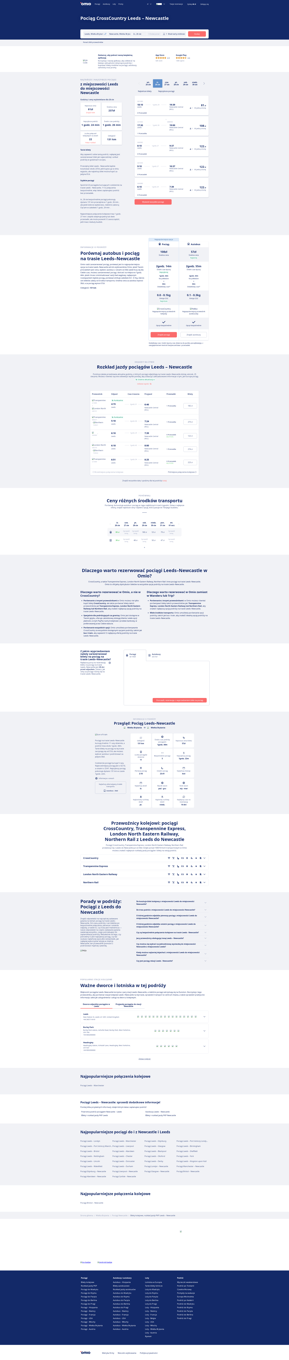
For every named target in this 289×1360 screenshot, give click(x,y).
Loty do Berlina (151, 1300)
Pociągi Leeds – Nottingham (92, 1156)
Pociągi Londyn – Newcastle (156, 1166)
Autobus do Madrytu (122, 1293)
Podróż (180, 1278)
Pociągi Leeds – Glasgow (154, 1146)
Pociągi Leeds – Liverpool (123, 1146)
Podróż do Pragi (184, 1318)
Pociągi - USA (87, 1318)
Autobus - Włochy (120, 1322)
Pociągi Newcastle (119, 1215)
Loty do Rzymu (151, 1293)
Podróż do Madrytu (185, 1304)
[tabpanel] (167, 683)
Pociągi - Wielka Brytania (92, 1325)
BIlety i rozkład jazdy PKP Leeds (94, 1115)
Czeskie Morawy (184, 1289)
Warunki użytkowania (127, 1353)
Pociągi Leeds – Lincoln (90, 1161)
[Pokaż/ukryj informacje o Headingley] (204, 1046)
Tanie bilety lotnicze (153, 1286)
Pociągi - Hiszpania (89, 1307)
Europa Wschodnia (185, 1296)
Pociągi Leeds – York (185, 1156)
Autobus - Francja (120, 1314)
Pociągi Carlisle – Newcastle (124, 1176)
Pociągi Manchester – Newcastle (190, 1166)
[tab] (145, 91)
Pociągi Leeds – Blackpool (155, 1151)
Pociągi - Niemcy (88, 1311)
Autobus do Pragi (120, 1307)
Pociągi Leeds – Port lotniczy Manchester (97, 1146)
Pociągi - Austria (88, 1329)
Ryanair (148, 1336)
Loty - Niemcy (151, 1311)
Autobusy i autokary (122, 1278)
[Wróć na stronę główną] (87, 4)
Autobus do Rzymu (121, 1296)
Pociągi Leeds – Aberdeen (123, 1151)
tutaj (165, 481)
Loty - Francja (151, 1314)
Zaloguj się (204, 4)
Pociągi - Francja (88, 1314)
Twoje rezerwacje (176, 4)
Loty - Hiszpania (152, 1307)
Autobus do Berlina (121, 1304)
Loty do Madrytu (152, 1289)
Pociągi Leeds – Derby (153, 1161)
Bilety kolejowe (87, 1282)
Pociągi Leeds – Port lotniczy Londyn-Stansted (196, 1141)
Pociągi (97, 4)
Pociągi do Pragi (88, 1304)
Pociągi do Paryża (89, 1296)
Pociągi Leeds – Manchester (92, 1085)
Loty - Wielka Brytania (154, 1329)
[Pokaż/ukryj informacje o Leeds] (204, 1016)
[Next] (204, 83)
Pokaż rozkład (90, 142)
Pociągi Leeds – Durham (122, 1166)
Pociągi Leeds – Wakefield (91, 1166)
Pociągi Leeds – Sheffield (187, 1151)
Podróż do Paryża (185, 1311)
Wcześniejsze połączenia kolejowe (108, 472)
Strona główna (86, 1215)
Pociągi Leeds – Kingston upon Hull (191, 1161)
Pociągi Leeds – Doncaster (123, 1161)
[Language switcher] (160, 4)
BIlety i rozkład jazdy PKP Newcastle (160, 1115)
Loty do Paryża (151, 1296)
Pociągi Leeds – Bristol (89, 1151)
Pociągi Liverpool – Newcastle (125, 1171)
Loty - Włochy (151, 1325)
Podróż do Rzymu (185, 1307)
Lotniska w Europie (153, 1282)
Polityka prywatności (149, 1353)
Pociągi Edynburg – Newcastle (93, 1171)
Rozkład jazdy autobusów (124, 1289)
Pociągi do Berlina (89, 1300)
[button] (139, 34)
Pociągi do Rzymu (89, 1293)
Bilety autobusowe (121, 1286)
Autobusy (106, 4)
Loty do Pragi (151, 1304)
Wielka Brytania (102, 1215)
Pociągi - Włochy (88, 1322)
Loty (114, 4)
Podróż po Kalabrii (185, 1300)
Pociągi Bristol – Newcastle (188, 1171)
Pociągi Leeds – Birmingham (189, 1146)
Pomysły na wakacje (186, 1293)
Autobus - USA (119, 1318)
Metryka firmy (108, 1353)
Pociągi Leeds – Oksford (154, 1156)
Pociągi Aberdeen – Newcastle (93, 1176)
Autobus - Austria (120, 1329)
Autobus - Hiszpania (122, 1282)
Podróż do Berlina (185, 1314)
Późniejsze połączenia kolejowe (181, 472)
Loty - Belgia (150, 1318)
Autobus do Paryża (121, 1300)
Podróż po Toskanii (185, 1286)
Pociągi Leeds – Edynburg (155, 1141)
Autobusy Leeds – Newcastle (157, 1112)
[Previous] (110, 524)
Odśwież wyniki (143, 384)
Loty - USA (149, 1322)
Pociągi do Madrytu (89, 1289)
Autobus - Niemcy (121, 1311)
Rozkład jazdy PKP (89, 1286)
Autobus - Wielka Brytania (124, 1325)
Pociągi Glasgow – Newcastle (156, 1171)
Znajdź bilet (90, 113)
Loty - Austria (151, 1332)
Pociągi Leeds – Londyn (90, 1141)
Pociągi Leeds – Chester (122, 1156)
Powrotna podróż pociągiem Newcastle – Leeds (101, 1112)
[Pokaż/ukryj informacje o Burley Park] (204, 1031)
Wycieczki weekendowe (187, 1282)
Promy (120, 4)
